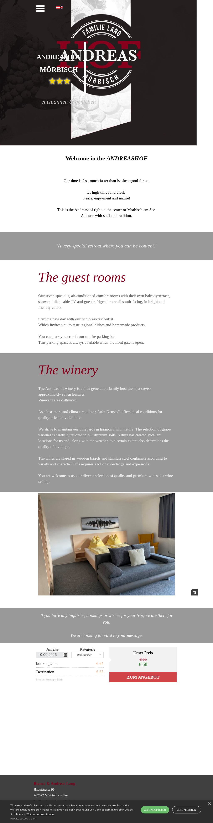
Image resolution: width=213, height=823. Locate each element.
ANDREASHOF (59, 56)
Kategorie (87, 649)
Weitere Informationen (40, 814)
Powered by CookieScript (23, 818)
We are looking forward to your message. (107, 635)
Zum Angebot (143, 677)
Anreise (52, 649)
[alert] (106, 811)
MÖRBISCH (59, 69)
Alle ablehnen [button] (186, 809)
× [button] (209, 804)
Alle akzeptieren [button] (155, 809)
